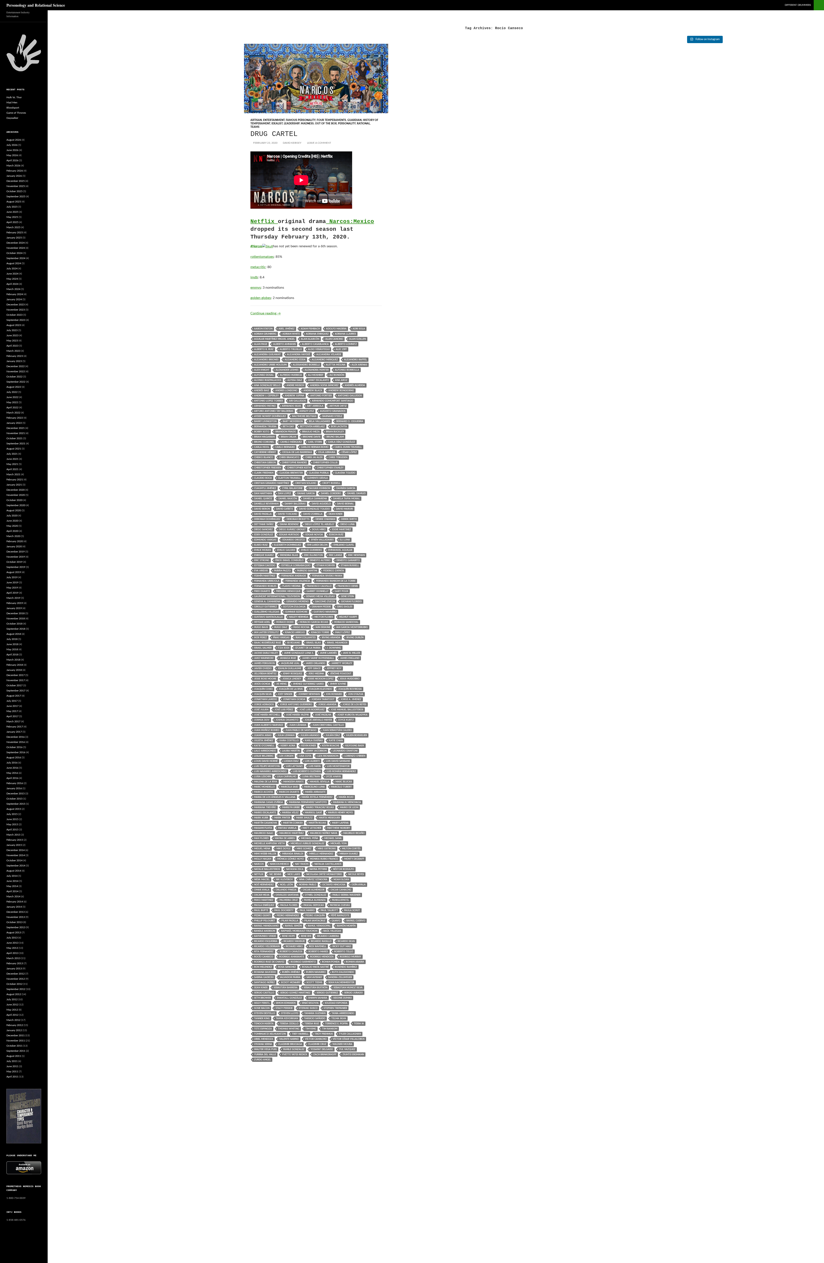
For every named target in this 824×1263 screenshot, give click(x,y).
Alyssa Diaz (294, 380)
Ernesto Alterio (320, 560)
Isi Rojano (293, 642)
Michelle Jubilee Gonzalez (307, 843)
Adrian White (291, 334)
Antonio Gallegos (350, 395)
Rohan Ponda (331, 962)
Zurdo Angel (262, 1059)
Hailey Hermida (298, 617)
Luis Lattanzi (294, 766)
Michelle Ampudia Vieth (269, 843)
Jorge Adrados (264, 704)
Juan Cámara (297, 725)
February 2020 (14, 541)
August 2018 (13, 634)
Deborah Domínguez (267, 519)
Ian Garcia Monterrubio (352, 627)
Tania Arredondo (343, 1013)
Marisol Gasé (313, 812)
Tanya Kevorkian (287, 1018)
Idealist (277, 123)
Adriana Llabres (345, 334)
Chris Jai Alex (314, 457)
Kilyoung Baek (354, 745)
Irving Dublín (355, 637)
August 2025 (13, 201)
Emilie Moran (262, 550)
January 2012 (14, 1030)
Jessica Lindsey (291, 679)
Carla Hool (261, 447)
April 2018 (12, 654)
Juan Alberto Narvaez (268, 725)
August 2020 (13, 510)
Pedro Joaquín (315, 915)
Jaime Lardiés (328, 653)
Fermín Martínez (264, 576)
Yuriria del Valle (265, 1054)
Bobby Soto (261, 431)
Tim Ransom (329, 1029)
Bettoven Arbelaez (312, 426)
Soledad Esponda (336, 1003)
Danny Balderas (295, 503)
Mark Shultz (304, 817)
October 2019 (14, 562)
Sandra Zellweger (340, 977)
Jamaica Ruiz (288, 658)
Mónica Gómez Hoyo (290, 859)
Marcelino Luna (314, 787)
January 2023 (14, 361)
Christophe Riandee (294, 462)
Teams (254, 127)
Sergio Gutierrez (327, 992)
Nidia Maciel (262, 879)
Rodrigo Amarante (291, 956)
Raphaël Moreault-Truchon (299, 931)
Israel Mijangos (337, 642)
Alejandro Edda (295, 359)
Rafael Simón (293, 926)
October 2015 (14, 798)
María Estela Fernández (317, 797)
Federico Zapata (333, 570)
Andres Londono (286, 390)
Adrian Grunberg (265, 334)
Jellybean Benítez (265, 673)
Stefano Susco (308, 1008)
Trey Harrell (300, 1034)
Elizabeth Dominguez (287, 545)
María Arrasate (315, 792)
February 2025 (14, 232)
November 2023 (15, 309)
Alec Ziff (341, 349)
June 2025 (12, 212)
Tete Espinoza (263, 1029)
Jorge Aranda (327, 704)
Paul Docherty (284, 910)
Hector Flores (323, 617)
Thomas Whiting (288, 1029)
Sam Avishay (314, 977)
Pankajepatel (340, 900)
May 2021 (12, 464)
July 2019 (12, 577)
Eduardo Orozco (293, 540)
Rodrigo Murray (350, 956)
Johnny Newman (309, 694)
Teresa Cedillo (289, 1023)
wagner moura (342, 1044)
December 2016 (15, 737)
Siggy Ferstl (262, 1003)
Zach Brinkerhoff (324, 1054)
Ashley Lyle (306, 411)
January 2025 (14, 237)
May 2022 (12, 402)
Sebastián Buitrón (315, 987)
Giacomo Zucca (325, 601)
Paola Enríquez (264, 905)
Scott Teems (314, 982)
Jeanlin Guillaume (289, 668)
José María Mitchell (267, 715)
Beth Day (288, 426)
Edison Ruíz (336, 534)
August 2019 (13, 572)
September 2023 (15, 320)
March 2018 (13, 659)
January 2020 (14, 546)
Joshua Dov (262, 720)
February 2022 (14, 417)
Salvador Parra (290, 977)
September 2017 (15, 690)
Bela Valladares (319, 421)
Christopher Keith (299, 467)
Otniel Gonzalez (315, 895)
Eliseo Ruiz (261, 545)
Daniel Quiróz (263, 498)
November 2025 (15, 186)
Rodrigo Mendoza (322, 956)
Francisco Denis (348, 586)
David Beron (262, 509)
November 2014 (15, 855)
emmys (255, 287)
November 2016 (15, 742)
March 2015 (13, 834)
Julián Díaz (333, 735)
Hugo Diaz (280, 627)
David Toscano (287, 514)
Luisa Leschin (262, 776)
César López (349, 452)
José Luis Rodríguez (312, 709)
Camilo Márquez (291, 442)
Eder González (263, 534)
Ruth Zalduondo (343, 972)
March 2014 (13, 896)
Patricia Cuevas (340, 905)
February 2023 (14, 356)
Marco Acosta (263, 792)
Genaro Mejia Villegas (320, 596)
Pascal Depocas (313, 905)
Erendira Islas (289, 555)
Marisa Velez (290, 812)
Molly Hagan (262, 859)
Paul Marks (307, 910)
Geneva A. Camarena (267, 601)
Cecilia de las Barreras (297, 452)
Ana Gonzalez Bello (267, 385)
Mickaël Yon (338, 843)
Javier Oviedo (263, 668)
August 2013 (13, 932)
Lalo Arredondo (265, 751)
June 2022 (12, 397)
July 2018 (12, 639)
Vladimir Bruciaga (290, 1044)
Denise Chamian (325, 519)
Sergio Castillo (264, 992)
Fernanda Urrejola (266, 581)
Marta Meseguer (329, 817)
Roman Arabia (355, 962)
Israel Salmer (263, 648)
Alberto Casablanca (315, 344)
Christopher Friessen (267, 467)
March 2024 (13, 289)
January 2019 (14, 608)
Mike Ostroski (327, 848)
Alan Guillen (357, 339)
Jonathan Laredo (265, 699)
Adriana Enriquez (317, 334)
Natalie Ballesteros (267, 869)
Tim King (310, 1029)
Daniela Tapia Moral (346, 498)
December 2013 (15, 912)
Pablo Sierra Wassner (346, 895)
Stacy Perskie (284, 1008)
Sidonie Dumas (342, 998)
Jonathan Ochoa (294, 699)
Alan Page (260, 344)
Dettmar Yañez (264, 524)
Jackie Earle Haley (266, 653)
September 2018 (15, 629)
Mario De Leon (349, 807)
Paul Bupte (261, 910)
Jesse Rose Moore (265, 679)
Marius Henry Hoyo (340, 812)
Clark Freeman (263, 473)
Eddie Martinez (341, 529)
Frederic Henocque (288, 591)
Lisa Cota (305, 756)
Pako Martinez (263, 900)
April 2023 (12, 345)
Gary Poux (341, 591)
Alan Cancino (334, 339)
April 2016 (12, 778)
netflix (258, 874)
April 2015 (12, 829)
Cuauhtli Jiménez (265, 488)
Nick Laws (293, 874)
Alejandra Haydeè (298, 354)
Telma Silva (338, 1018)
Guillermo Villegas (266, 612)
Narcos (259, 864)
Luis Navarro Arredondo (270, 771)
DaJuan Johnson (319, 488)
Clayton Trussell (289, 478)
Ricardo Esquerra (265, 941)
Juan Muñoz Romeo (266, 730)
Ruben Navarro (316, 972)
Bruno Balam (335, 437)
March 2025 (13, 227)
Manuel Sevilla (319, 781)
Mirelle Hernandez (321, 854)
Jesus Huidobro (350, 679)
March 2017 (13, 721)
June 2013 (12, 943)
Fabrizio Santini (307, 570)
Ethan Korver (326, 565)
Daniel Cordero (331, 493)
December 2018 (15, 613)
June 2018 (12, 644)
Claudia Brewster (291, 473)
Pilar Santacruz (315, 920)
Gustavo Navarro (325, 612)
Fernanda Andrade (293, 576)
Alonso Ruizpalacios (267, 380)
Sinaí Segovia (310, 1003)
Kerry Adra (287, 745)
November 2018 (15, 618)
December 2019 (15, 551)
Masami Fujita (263, 828)
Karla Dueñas (314, 740)
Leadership (292, 123)
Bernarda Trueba (265, 426)
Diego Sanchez (263, 529)
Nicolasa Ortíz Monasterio (324, 874)
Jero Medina (316, 673)
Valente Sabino (289, 1039)
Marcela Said (289, 787)
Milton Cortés (351, 848)
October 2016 (14, 747)
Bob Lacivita (339, 426)
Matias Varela (287, 828)
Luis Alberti (312, 761)
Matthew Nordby (338, 828)
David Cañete (284, 509)
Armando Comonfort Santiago (332, 401)
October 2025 (14, 191)
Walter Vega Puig (265, 1049)
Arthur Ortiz (338, 406)
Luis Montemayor (338, 766)
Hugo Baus (261, 627)
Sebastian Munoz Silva (348, 987)
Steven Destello (264, 1013)
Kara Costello (289, 740)
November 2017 (15, 680)
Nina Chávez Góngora (313, 879)
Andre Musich (295, 385)
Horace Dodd (285, 622)
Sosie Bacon (262, 1008)
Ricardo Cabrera (328, 936)
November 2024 (15, 248)
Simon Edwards (286, 1003)
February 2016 (14, 783)
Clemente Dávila (317, 478)
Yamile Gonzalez (293, 1049)
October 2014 (14, 860)
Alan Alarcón (310, 339)
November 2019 (15, 556)
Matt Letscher (312, 828)
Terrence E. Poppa (336, 1023)
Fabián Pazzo (282, 570)
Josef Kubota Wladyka (352, 715)
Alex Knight (262, 370)
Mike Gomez (304, 848)
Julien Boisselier (356, 735)
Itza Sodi (283, 648)
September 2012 (15, 989)
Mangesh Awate (293, 781)
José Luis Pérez (283, 709)
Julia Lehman (285, 735)
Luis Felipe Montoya (267, 766)
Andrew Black (312, 390)
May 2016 (12, 773)
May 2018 (12, 649)
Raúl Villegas (332, 931)
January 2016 (14, 788)
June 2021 (12, 459)
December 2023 (15, 304)
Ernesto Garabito (348, 560)
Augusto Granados (332, 411)
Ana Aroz (341, 380)
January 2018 (14, 670)
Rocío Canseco (263, 956)
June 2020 (12, 520)
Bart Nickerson (293, 421)
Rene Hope (288, 936)
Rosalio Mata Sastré (315, 967)
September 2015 (15, 804)
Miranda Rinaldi (292, 854)
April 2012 (12, 1015)
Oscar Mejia (262, 895)
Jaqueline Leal (290, 663)
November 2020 (15, 495)
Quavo (336, 920)
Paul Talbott (329, 910)
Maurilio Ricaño (354, 833)
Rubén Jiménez (291, 972)
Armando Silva (291, 406)
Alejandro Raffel (355, 359)
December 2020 (15, 490)
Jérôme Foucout (340, 673)
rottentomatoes (262, 256)
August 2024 (13, 263)
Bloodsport (12, 107)
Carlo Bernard (285, 447)
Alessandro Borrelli (306, 365)
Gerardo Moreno (297, 601)
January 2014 (14, 906)
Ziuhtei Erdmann (353, 1054)
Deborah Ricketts (297, 519)
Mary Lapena (340, 823)
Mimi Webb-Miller (265, 854)
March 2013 (13, 958)
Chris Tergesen (338, 457)
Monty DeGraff (354, 859)
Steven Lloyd (289, 1013)
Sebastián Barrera (286, 987)
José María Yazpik (297, 715)
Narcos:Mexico (279, 864)
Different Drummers (798, 5)
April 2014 (12, 891)
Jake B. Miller (351, 653)
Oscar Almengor (313, 890)
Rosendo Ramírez (346, 967)
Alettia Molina (335, 365)
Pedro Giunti (262, 915)
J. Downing (334, 648)
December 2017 (15, 675)
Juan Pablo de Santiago (301, 730)
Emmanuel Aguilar (340, 550)
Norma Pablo (307, 884)
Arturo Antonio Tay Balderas (273, 411)
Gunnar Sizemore (296, 612)
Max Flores (261, 838)
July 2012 (12, 999)
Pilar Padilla (289, 920)
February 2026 (14, 170)
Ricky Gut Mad (341, 946)
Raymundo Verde (265, 936)
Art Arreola (315, 406)
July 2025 (12, 206)
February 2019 (14, 603)
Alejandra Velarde (328, 354)
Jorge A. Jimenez (351, 699)
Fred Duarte (262, 591)
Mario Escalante (265, 812)
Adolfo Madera (336, 328)
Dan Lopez (284, 493)
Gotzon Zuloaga (294, 606)
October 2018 (14, 623)
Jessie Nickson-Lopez (320, 679)
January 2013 (14, 968)
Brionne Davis (311, 437)
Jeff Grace (314, 668)
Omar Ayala (262, 890)
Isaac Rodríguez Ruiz (267, 642)
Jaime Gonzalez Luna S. (299, 653)
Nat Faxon (301, 864)
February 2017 (14, 726)
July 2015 (12, 814)
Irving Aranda (331, 637)
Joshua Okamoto (287, 720)
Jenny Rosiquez (292, 673)
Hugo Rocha (301, 627)
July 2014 (12, 876)
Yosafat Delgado (322, 1049)
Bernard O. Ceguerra (349, 421)
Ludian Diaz (291, 761)
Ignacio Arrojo (295, 632)
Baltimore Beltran (304, 416)
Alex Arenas (359, 365)
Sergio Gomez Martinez (295, 992)
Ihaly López (342, 632)
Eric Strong (261, 560)
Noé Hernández (264, 884)
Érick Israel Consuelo (289, 560)
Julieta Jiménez (263, 740)
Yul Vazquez (347, 1049)
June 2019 (12, 582)
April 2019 (12, 593)
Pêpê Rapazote (340, 915)
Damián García (345, 488)
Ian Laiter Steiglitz (266, 632)
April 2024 (12, 284)
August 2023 (13, 325)
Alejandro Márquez (325, 359)
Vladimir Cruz (317, 1044)
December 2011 (15, 1035)
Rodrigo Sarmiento (303, 962)
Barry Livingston (265, 421)
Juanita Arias (262, 735)
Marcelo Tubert (341, 787)
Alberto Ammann (284, 344)
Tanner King (262, 1018)
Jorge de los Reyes (354, 704)
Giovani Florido (351, 601)
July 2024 (12, 268)
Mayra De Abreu (285, 838)
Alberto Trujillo (291, 349)
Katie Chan (336, 740)
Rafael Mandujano (266, 926)
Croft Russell (331, 483)
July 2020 (12, 515)
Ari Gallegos (297, 401)
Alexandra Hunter (316, 370)
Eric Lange (335, 555)
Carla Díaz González (341, 442)
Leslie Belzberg (263, 756)
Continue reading (265, 313)
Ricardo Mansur (294, 941)
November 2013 (15, 917)
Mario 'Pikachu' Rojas (320, 807)
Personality (347, 123)
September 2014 (15, 865)
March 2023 (13, 351)
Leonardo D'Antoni (345, 751)
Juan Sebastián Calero (337, 730)
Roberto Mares (318, 951)
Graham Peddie (321, 606)
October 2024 (14, 253)
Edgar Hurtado (289, 534)
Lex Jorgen (286, 756)
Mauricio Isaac (263, 833)
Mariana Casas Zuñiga (268, 802)
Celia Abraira (326, 452)
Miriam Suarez (348, 854)
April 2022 (12, 407)
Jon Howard (334, 694)
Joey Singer (285, 694)
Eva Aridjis (261, 570)
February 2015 (14, 840)
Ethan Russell (350, 565)
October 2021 (14, 438)
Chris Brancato (289, 457)
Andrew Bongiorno (341, 390)
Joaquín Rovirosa (350, 689)
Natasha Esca (294, 869)
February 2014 (14, 901)
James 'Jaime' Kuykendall (318, 658)
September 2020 (15, 505)
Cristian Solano (305, 483)
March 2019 (13, 598)
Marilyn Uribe (291, 807)
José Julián (261, 709)
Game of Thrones (16, 113)
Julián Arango (310, 735)
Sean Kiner (261, 987)
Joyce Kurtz (346, 720)
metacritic (258, 267)
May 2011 (12, 1071)
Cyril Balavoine (292, 488)
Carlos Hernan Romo (315, 447)
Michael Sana (333, 838)
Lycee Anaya (333, 776)
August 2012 (13, 994)
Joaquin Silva (263, 694)
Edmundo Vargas (265, 540)
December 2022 (15, 366)
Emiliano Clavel (343, 545)
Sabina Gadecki (264, 977)
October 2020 (14, 500)
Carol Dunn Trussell (348, 447)
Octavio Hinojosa (333, 884)
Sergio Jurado (353, 992)
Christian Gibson (265, 462)
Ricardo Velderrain (267, 946)
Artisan (256, 120)
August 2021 (13, 448)
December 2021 (15, 428)
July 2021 (12, 454)
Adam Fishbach (310, 328)
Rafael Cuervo (355, 920)
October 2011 (14, 1045)
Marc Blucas (343, 781)
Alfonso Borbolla (347, 370)
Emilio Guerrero (311, 550)
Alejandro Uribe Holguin (270, 365)
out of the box (326, 123)
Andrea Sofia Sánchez (324, 385)
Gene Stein (347, 596)
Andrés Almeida (355, 385)
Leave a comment (319, 143)
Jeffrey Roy (334, 668)
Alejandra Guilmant (267, 354)
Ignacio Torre (320, 632)
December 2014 (15, 850)
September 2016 (15, 752)
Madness (307, 123)
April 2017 (12, 716)
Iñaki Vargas (281, 637)
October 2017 (14, 685)
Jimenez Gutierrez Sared (308, 684)
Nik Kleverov (284, 879)
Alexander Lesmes (287, 370)
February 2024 (14, 294)
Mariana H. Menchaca (347, 802)
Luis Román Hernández (341, 771)
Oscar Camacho (340, 890)
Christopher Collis (325, 462)
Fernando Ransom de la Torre (336, 581)
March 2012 (13, 1020)
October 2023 (14, 315)
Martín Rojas (317, 823)
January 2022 (14, 423)
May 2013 (12, 948)
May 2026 (12, 155)
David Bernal (345, 503)
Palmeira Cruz (288, 900)
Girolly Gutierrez (265, 606)
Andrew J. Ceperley (266, 395)
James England (349, 658)
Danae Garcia (306, 493)
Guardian (354, 120)
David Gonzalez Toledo (314, 509)
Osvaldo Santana (287, 895)
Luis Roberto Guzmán (307, 771)
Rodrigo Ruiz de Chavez (269, 962)
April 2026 (12, 160)
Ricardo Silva (346, 941)
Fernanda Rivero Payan (327, 576)
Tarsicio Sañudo (314, 1018)
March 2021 (13, 474)
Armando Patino (265, 406)
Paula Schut (352, 910)
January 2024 (14, 299)
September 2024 (15, 258)
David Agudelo (321, 503)
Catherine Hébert (265, 452)
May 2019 (12, 587)
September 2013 (15, 927)
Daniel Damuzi (356, 493)
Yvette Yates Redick (294, 1054)
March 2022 (13, 412)
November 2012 (15, 979)
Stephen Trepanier (335, 1008)
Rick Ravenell (317, 946)
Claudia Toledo (345, 473)
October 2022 (14, 376)
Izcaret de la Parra (308, 648)
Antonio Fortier (321, 395)
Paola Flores (288, 905)
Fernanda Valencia (297, 581)
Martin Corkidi (293, 823)
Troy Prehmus (324, 1034)
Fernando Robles (265, 586)
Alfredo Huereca (291, 375)
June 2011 (12, 1066)
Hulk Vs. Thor (14, 97)
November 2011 (15, 1040)
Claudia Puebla (319, 473)
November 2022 (15, 371)
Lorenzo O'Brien (354, 756)
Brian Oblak (289, 437)
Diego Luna (347, 524)
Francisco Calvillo (319, 586)
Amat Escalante (318, 380)
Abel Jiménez (287, 328)
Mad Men (11, 102)
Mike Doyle (283, 848)
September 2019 (15, 567)
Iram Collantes (305, 637)
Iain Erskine (322, 627)
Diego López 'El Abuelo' (319, 524)
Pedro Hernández (288, 915)
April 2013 (12, 953)
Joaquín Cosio (263, 689)
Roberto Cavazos (291, 951)
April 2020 (12, 531)
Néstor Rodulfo (343, 869)
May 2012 (12, 1009)
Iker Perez (260, 637)
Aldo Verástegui (319, 349)
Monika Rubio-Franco (324, 859)
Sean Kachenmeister (341, 982)
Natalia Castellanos (327, 864)
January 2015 (14, 845)
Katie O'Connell (264, 745)
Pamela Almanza (315, 900)
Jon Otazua (355, 694)
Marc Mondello (264, 787)
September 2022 (15, 381)
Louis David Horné (266, 761)
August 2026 (13, 140)
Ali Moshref (315, 375)
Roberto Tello (343, 951)
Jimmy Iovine (338, 684)
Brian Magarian (264, 437)
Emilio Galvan (286, 550)
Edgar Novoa (314, 534)
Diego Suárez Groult (292, 529)
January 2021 (14, 484)
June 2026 (12, 150)
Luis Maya (315, 766)
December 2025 (15, 181)
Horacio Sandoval (346, 622)
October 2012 (14, 984)
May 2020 (12, 526)
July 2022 (12, 392)
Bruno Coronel (264, 442)
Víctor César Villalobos (349, 1039)
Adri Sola (359, 328)
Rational (363, 123)
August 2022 (13, 387)
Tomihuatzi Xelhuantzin (270, 1034)
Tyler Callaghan (350, 1034)
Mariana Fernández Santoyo (308, 802)
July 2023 (12, 330)
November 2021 (15, 433)
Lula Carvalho (286, 776)
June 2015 (12, 819)
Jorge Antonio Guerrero (296, 704)
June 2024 (12, 273)
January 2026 (14, 176)
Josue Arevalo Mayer (318, 720)
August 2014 (13, 870)
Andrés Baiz (261, 390)
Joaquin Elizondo (320, 689)
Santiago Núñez (264, 982)
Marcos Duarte (289, 792)
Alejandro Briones (266, 359)
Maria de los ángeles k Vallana (274, 797)
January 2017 (14, 731)
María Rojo (346, 797)
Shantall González (289, 998)
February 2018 (14, 665)
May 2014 (12, 886)
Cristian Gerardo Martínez (271, 483)
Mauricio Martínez (291, 833)
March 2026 (13, 165)
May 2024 (12, 279)
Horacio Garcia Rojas (314, 622)
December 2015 (15, 793)
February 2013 (14, 963)
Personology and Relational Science (35, 5)
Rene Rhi (306, 936)
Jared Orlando (315, 663)
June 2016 (12, 768)
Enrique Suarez (264, 555)
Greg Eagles (344, 606)
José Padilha (323, 715)
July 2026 (12, 145)
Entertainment (274, 120)
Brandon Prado (285, 431)
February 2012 (14, 1025)
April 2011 (12, 1076)
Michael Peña (309, 838)
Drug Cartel (274, 134)
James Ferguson (264, 663)
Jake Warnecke (264, 658)
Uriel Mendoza (263, 1039)
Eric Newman (356, 555)
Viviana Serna (263, 1044)
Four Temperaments (331, 120)
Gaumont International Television (277, 596)
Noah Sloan (341, 879)
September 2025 (15, 196)
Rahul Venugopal (319, 926)
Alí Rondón (336, 375)
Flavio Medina (291, 586)
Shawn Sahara (317, 998)
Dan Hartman (263, 493)
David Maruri (344, 509)
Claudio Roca (263, 478)
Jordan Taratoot (323, 699)
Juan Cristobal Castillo (328, 725)
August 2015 (13, 809)
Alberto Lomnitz (346, 344)
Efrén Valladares (322, 540)
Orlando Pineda (286, 890)
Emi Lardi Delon (317, 545)
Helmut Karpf (348, 617)
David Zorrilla (313, 514)
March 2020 (13, 536)
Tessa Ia (359, 1023)
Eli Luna (345, 540)
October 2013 (14, 922)
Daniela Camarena (315, 498)
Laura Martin (291, 751)
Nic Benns (275, 874)
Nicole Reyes (356, 874)
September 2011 (15, 1051)
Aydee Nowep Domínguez (270, 416)
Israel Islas (313, 642)
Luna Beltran (311, 776)
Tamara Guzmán (315, 1013)
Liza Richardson (327, 756)
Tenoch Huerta (264, 1023)
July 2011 (12, 1061)
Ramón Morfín (346, 926)
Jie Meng (281, 684)
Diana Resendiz (289, 524)
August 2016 (13, 757)
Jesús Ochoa (262, 684)
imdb (254, 277)
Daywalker (12, 118)
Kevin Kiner (308, 745)
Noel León (286, 884)
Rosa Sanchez (287, 967)
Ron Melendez (263, 967)
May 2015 (12, 824)
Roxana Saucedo (265, 972)
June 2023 (12, 335)
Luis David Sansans (338, 761)
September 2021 (15, 443)
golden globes (260, 298)
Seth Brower (262, 998)
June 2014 (12, 881)
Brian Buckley (335, 431)
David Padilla (263, 514)
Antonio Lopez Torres (268, 401)
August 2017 (13, 695)
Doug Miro (319, 529)
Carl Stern (315, 442)
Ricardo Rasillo (321, 941)
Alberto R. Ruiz (264, 349)
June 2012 (12, 1004)
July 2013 (12, 937)
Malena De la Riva (265, 781)
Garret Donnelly (317, 591)
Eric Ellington (313, 555)
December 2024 (15, 242)
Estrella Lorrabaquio (296, 565)
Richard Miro (294, 946)
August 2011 (13, 1056)
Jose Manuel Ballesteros (347, 709)
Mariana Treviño (265, 807)
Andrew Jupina (294, 395)
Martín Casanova (265, 823)
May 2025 (12, 217)
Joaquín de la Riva (291, 689)
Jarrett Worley (341, 663)
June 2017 (12, 706)
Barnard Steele (332, 416)
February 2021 (14, 479)
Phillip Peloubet (264, 920)
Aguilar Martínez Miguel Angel (274, 339)
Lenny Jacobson (316, 751)
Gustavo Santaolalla (268, 617)
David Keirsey (292, 143)
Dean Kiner (335, 514)
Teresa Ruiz (311, 1023)
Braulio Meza (311, 431)
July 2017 (12, 701)
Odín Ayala (358, 884)
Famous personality (300, 120)
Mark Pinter (282, 817)
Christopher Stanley (330, 467)
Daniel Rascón (287, 498)
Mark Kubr (261, 817)
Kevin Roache (330, 745)
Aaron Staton (263, 328)
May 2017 (12, 711)
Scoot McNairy (290, 982)
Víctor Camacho (316, 1039)
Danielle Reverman (266, 503)
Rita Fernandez (264, 951)
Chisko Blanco (263, 457)
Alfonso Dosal (264, 375)
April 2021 (12, 469)
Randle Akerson (264, 931)
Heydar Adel (262, 622)
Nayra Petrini (318, 869)
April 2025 (12, 222)
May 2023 (12, 340)
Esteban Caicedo (264, 565)
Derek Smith (349, 519)
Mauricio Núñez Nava (323, 833)
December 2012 (15, 973)
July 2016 (12, 762)
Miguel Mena (262, 848)
